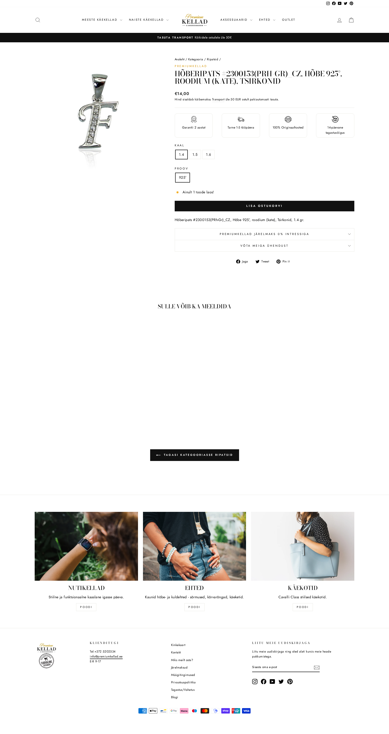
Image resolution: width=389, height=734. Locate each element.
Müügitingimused (183, 675)
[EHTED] (194, 546)
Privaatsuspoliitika (183, 682)
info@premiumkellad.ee (106, 656)
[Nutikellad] (86, 546)
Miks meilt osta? (182, 660)
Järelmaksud (179, 667)
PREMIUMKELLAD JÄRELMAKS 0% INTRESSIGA (264, 234)
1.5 (194, 154)
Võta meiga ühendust (264, 246)
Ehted (265, 20)
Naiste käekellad (147, 20)
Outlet (288, 20)
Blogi (174, 697)
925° (182, 177)
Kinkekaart (178, 645)
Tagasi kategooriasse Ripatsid (197, 455)
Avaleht (180, 59)
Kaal (180, 145)
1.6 (208, 154)
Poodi (194, 607)
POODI (86, 607)
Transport (218, 99)
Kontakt (176, 652)
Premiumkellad (191, 66)
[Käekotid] (302, 546)
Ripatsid (212, 59)
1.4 (181, 154)
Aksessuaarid (234, 20)
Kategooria (195, 59)
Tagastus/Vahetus (182, 689)
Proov (181, 168)
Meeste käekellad (100, 20)
